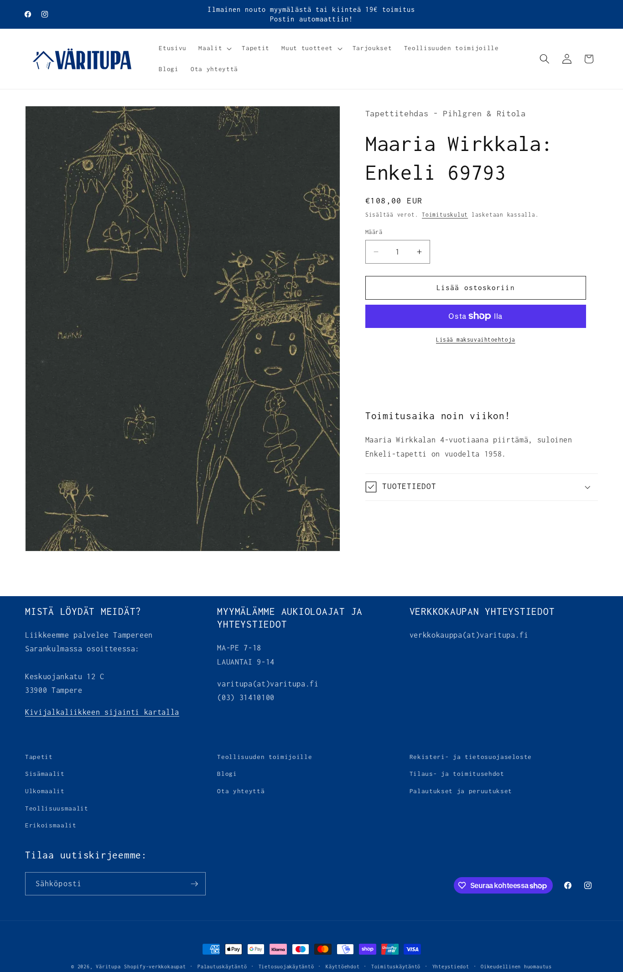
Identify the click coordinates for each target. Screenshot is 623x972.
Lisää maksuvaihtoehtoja (475, 340)
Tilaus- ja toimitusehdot (457, 774)
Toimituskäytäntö (396, 966)
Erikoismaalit (51, 825)
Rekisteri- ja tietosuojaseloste (471, 756)
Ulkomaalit (45, 791)
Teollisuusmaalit (56, 808)
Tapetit (39, 756)
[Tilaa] (194, 884)
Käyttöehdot (342, 966)
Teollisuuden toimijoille (264, 756)
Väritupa (108, 966)
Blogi (227, 774)
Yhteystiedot (450, 966)
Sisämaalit (45, 774)
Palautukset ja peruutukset (461, 791)
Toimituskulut (445, 215)
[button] (214, 48)
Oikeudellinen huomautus (516, 966)
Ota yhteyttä (241, 791)
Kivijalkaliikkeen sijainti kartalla (102, 712)
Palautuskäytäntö (222, 966)
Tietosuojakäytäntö (286, 966)
